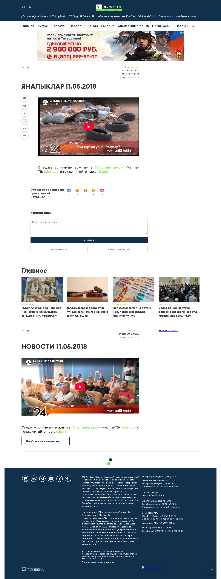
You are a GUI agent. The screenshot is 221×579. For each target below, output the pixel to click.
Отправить (89, 240)
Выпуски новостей (52, 26)
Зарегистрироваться (119, 249)
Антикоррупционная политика (157, 527)
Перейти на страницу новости (43, 441)
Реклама (108, 26)
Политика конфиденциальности (98, 562)
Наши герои (161, 26)
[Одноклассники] (24, 113)
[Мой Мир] (24, 128)
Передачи (77, 26)
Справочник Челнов (133, 26)
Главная (27, 26)
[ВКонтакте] (24, 98)
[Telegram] (24, 106)
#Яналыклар (132, 67)
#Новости (133, 330)
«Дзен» (103, 171)
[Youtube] (51, 479)
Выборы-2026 (184, 26)
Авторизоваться (59, 249)
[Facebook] (68, 479)
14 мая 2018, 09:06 (129, 70)
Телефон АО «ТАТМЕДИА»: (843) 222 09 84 (162, 531)
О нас (93, 26)
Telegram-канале (109, 167)
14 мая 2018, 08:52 (129, 333)
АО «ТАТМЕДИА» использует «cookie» (100, 551)
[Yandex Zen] (25, 479)
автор (25, 67)
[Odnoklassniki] (59, 479)
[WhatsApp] (24, 121)
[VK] (34, 479)
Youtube (51, 171)
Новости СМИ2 (168, 330)
